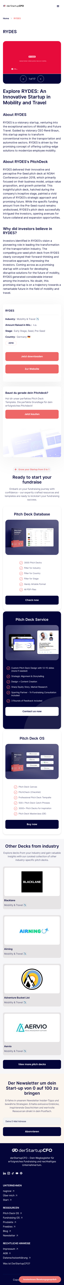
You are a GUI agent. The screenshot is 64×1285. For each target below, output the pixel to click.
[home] (16, 6)
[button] (58, 6)
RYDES (17, 18)
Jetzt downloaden (32, 356)
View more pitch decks (32, 1064)
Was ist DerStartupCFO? (16, 1263)
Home (6, 18)
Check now (32, 600)
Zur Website (32, 369)
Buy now (32, 824)
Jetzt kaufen (32, 414)
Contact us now (32, 711)
